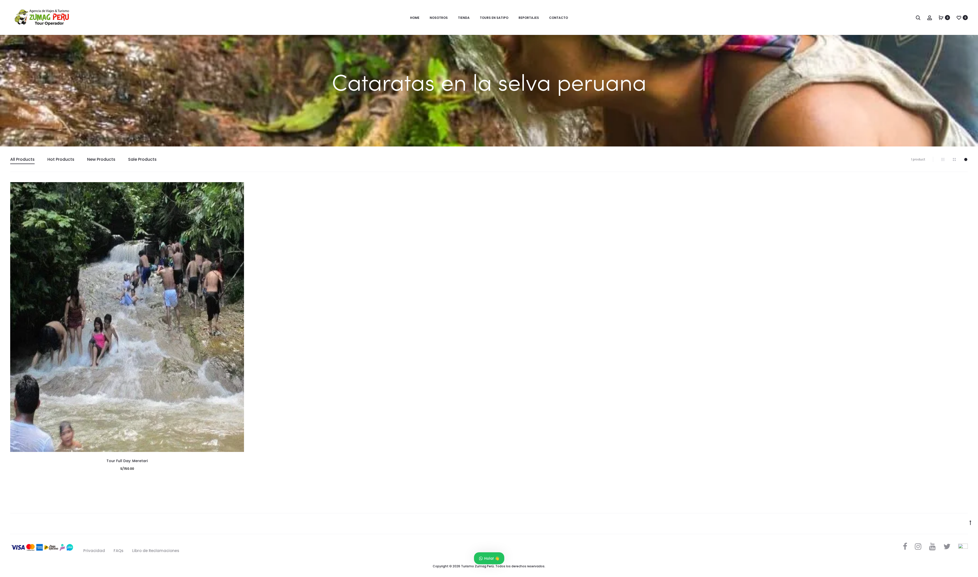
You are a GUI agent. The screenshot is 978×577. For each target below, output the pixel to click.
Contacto (558, 18)
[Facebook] (905, 546)
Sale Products (142, 159)
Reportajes (529, 18)
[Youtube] (932, 546)
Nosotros (439, 18)
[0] (941, 17)
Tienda (464, 18)
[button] (237, 199)
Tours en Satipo (494, 18)
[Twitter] (946, 546)
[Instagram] (918, 546)
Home (414, 18)
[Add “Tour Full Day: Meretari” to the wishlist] (237, 188)
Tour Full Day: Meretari (127, 460)
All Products (22, 159)
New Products (101, 159)
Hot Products (60, 159)
